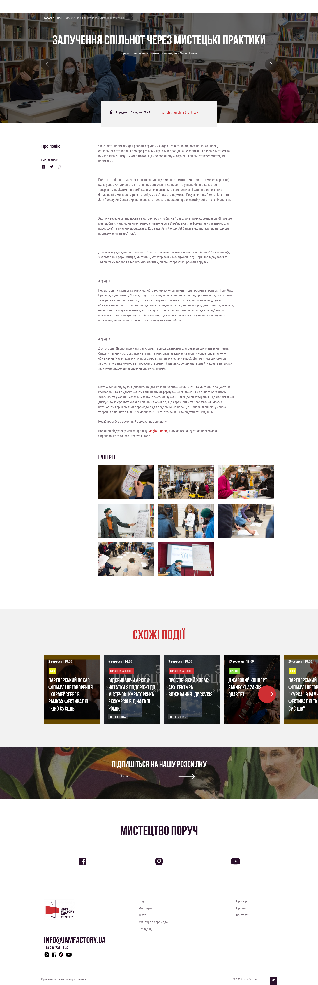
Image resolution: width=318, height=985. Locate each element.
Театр (142, 915)
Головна (49, 18)
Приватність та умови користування (63, 979)
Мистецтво (146, 908)
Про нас (241, 908)
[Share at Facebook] (43, 167)
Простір (241, 901)
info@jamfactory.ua (75, 940)
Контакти (242, 915)
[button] (267, 694)
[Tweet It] (51, 167)
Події (60, 18)
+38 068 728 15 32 (56, 947)
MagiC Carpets (157, 431)
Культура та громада (153, 922)
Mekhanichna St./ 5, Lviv (182, 112)
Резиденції (146, 929)
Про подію (50, 146)
